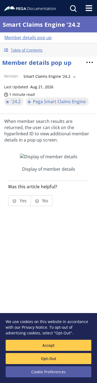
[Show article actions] (89, 62)
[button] (48, 50)
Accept (48, 345)
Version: (11, 76)
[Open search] (72, 8)
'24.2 (15, 102)
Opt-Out (48, 358)
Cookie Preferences (48, 371)
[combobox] (49, 76)
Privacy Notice (34, 327)
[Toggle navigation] (89, 8)
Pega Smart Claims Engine (59, 102)
